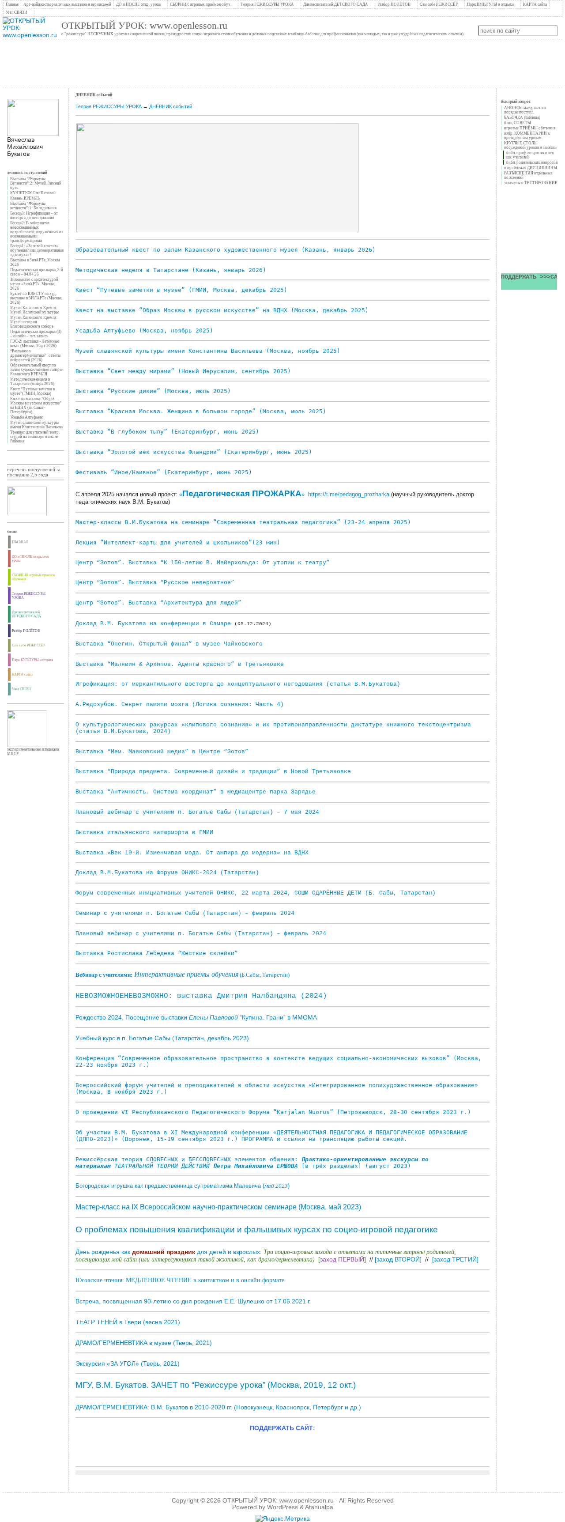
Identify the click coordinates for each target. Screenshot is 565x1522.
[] (398, 1259)
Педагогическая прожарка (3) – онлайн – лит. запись (35, 333)
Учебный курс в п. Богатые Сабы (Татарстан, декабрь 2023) (162, 1038)
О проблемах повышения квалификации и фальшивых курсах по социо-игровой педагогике (256, 1229)
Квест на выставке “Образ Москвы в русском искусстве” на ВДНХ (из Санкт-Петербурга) (35, 405)
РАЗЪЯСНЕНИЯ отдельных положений (528, 175)
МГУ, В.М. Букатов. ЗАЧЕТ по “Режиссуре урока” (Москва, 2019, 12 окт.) (215, 1385)
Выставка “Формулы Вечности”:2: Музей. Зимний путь (35, 183)
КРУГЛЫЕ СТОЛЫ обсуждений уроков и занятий (530, 145)
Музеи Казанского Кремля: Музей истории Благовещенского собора (33, 322)
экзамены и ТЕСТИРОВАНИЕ (530, 183)
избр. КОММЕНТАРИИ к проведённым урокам (527, 135)
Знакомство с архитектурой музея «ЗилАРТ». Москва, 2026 (34, 284)
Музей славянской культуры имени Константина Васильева (36, 424)
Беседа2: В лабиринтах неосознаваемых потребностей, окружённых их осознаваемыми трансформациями (37, 232)
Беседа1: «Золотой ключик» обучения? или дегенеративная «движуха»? (37, 250)
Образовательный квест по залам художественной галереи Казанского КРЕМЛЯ (37, 369)
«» (242, 494)
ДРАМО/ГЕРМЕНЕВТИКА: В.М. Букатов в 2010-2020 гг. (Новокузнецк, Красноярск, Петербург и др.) (218, 1407)
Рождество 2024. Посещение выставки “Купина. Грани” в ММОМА (196, 1017)
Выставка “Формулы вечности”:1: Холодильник (33, 205)
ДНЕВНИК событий (170, 106)
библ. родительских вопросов (531, 162)
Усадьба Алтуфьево (27, 417)
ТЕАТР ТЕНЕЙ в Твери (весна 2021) (127, 1322)
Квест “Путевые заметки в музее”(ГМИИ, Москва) (32, 391)
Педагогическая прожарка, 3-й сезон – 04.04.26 (36, 272)
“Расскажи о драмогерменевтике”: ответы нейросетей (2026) (35, 355)
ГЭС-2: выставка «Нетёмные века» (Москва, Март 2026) (34, 343)
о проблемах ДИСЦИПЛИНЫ (530, 168)
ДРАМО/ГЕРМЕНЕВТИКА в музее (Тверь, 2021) (143, 1342)
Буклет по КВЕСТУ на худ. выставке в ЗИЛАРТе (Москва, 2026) (36, 298)
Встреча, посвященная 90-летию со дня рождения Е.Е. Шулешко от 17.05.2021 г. (193, 1301)
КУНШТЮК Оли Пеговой (33, 193)
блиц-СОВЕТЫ (517, 123)
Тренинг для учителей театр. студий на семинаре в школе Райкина (35, 436)
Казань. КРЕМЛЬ (25, 198)
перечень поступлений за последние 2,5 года (33, 472)
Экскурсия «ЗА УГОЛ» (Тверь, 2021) (127, 1363)
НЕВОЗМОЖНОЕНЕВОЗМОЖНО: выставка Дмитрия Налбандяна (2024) (201, 996)
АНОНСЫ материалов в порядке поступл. (525, 110)
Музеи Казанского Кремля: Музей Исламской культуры (34, 310)
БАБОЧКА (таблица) (522, 117)
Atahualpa (319, 1507)
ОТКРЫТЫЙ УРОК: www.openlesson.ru (144, 25)
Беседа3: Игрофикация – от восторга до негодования (34, 215)
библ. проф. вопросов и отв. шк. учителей (530, 155)
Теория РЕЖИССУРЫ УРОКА (108, 106)
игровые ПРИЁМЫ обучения (529, 128)
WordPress (282, 1507)
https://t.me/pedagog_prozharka (348, 494)
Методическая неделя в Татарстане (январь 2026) (32, 381)
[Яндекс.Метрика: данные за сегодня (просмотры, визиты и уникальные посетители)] (283, 1518)
